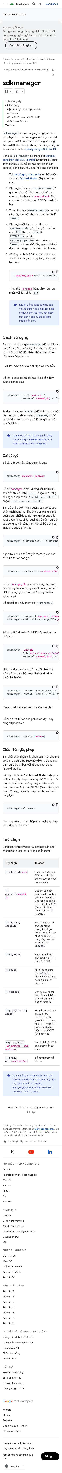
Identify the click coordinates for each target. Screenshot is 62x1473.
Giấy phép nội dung (43, 1128)
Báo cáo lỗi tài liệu (12, 1377)
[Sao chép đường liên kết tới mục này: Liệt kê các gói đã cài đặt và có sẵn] (6, 371)
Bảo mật (7, 1180)
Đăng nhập (52, 3)
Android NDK (9, 1358)
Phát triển (31, 59)
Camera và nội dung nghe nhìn (19, 1231)
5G (4, 1242)
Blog (5, 1196)
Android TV (8, 1277)
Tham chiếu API (11, 1347)
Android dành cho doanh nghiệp (20, 1174)
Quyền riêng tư (10, 1236)
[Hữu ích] (52, 69)
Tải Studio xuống (11, 1353)
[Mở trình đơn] (5, 4)
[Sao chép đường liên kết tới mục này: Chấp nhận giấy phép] (37, 750)
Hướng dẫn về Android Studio (18, 1337)
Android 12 (8, 1317)
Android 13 (8, 1312)
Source (6, 1185)
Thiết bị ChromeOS (12, 1266)
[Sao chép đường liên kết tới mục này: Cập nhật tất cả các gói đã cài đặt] (6, 712)
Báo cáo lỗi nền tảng (13, 1372)
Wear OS (7, 1261)
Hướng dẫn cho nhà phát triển (18, 1342)
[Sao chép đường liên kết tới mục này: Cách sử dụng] (31, 338)
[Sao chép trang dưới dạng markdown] (17, 91)
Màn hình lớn (9, 1255)
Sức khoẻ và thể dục (13, 1226)
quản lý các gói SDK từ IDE (41, 149)
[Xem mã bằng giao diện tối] (53, 272)
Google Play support (13, 1383)
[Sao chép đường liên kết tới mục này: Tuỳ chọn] (23, 840)
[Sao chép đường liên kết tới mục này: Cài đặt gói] (22, 456)
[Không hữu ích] (52, 74)
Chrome (7, 1415)
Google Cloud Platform (15, 1425)
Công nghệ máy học (13, 1220)
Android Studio (14, 14)
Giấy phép (27, 1443)
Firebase (7, 1420)
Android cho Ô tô (12, 1271)
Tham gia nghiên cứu (14, 1388)
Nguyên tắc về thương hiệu (19, 1448)
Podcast (7, 1201)
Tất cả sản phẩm (12, 1431)
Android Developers (12, 59)
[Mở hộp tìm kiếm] (34, 4)
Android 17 (8, 1291)
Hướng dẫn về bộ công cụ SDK (21, 63)
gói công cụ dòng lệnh (27, 174)
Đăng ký (50, 1456)
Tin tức (6, 1190)
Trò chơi (7, 1215)
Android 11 (8, 1323)
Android (7, 1169)
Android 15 (8, 1301)
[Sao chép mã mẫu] (57, 272)
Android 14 (8, 1307)
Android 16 (8, 1296)
